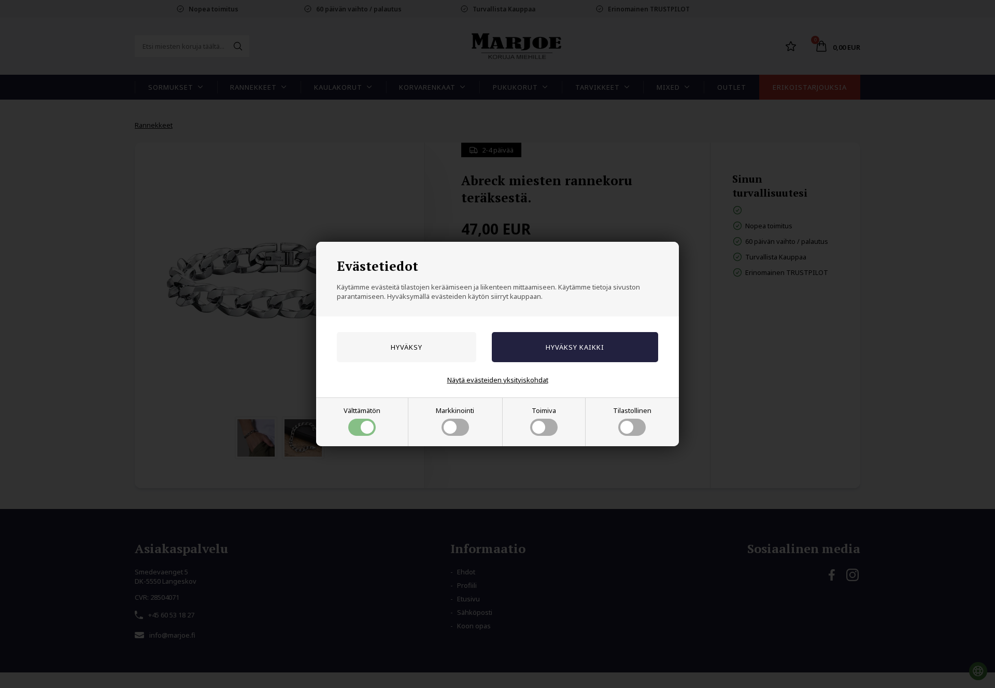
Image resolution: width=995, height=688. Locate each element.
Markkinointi (455, 410)
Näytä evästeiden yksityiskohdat (497, 379)
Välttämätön (362, 410)
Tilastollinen (632, 410)
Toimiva (544, 410)
